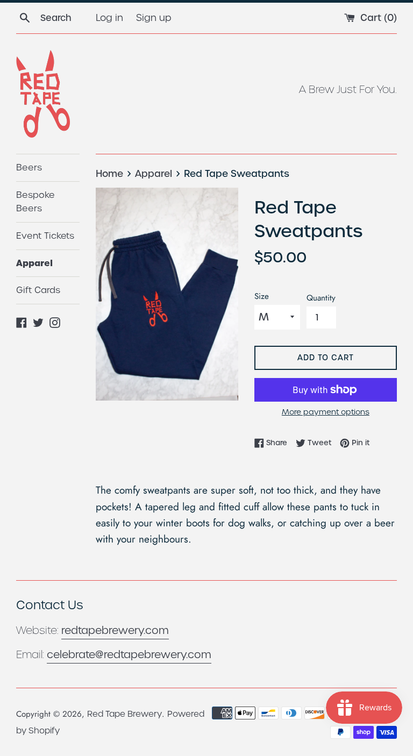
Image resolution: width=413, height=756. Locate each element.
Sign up (154, 17)
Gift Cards (38, 290)
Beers (29, 167)
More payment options (325, 411)
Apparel (34, 263)
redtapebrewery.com (115, 630)
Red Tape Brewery (124, 713)
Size (261, 296)
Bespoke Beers (35, 202)
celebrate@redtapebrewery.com (129, 654)
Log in (109, 17)
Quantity (321, 298)
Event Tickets (45, 236)
